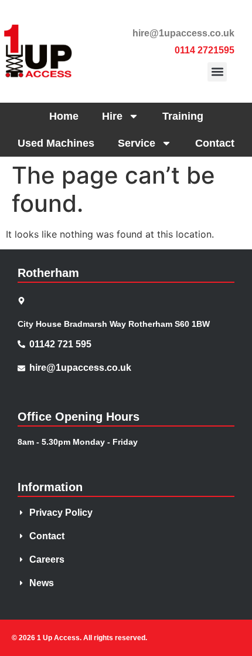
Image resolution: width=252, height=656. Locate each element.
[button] (217, 72)
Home (64, 116)
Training (182, 116)
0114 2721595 (204, 50)
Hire (112, 116)
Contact (214, 143)
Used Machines (56, 143)
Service (136, 143)
